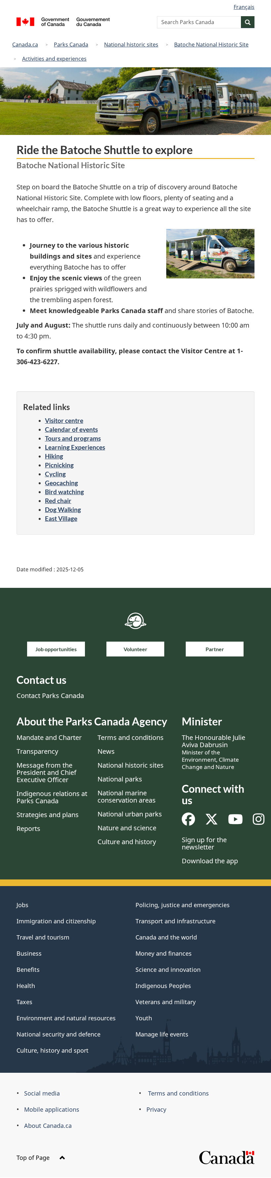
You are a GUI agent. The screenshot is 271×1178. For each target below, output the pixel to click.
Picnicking (59, 465)
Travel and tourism (43, 937)
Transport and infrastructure (175, 921)
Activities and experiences (54, 58)
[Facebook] (188, 821)
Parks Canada (71, 44)
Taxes (24, 1002)
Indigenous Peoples (163, 986)
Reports (28, 828)
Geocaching (61, 483)
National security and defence (58, 1034)
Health (26, 986)
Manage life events (162, 1034)
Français (244, 7)
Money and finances (164, 953)
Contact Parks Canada (50, 695)
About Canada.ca (48, 1126)
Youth (144, 1018)
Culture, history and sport (53, 1050)
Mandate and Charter (49, 737)
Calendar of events (71, 429)
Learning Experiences (75, 447)
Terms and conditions (130, 737)
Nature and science (126, 827)
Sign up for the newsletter (204, 843)
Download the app (210, 860)
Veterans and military (166, 1002)
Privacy (156, 1109)
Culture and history (126, 841)
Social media (42, 1093)
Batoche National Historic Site (211, 44)
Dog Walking (63, 509)
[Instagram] (258, 821)
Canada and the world (166, 937)
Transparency (37, 751)
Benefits (28, 969)
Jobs (22, 905)
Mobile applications (51, 1109)
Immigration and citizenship (56, 921)
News (106, 751)
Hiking (54, 456)
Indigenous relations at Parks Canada (52, 797)
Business (29, 953)
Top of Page (34, 1158)
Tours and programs (73, 438)
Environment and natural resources (66, 1018)
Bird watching (64, 491)
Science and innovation (168, 969)
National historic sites (131, 44)
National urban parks (129, 814)
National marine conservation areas (126, 796)
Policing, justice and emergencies (183, 905)
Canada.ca (25, 44)
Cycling (55, 474)
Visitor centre (64, 420)
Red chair (58, 500)
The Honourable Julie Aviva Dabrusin (213, 752)
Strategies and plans (48, 814)
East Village (61, 518)
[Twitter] (211, 821)
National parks (119, 779)
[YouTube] (235, 821)
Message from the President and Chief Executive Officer (46, 772)
